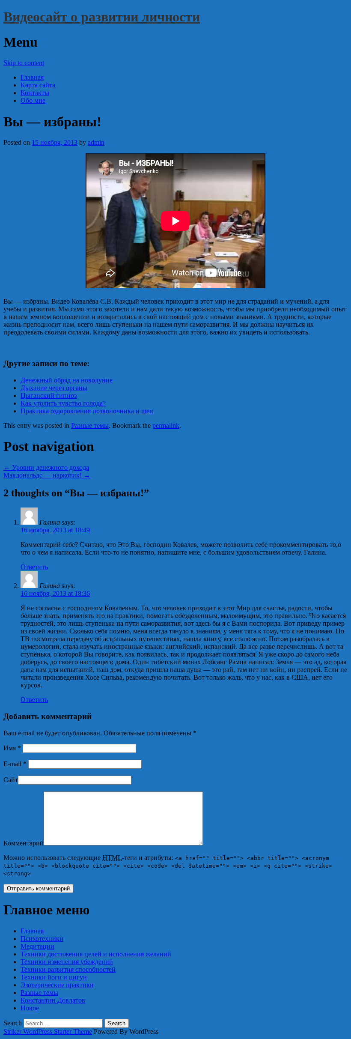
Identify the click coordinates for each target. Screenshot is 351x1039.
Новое (30, 1008)
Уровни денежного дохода (46, 467)
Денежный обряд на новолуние (67, 380)
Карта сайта (38, 85)
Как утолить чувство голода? (63, 403)
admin (96, 142)
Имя (12, 748)
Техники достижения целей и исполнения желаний (96, 954)
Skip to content (23, 62)
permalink (165, 425)
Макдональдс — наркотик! (46, 475)
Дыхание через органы (54, 387)
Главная (32, 77)
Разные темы (90, 425)
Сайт (10, 779)
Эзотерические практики (57, 984)
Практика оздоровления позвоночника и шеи (87, 411)
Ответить (34, 566)
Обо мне (33, 100)
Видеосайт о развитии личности (101, 16)
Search (12, 1023)
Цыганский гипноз (49, 395)
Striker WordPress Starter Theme (47, 1031)
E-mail (15, 763)
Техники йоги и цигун (54, 977)
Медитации (37, 946)
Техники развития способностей (68, 969)
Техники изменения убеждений (67, 961)
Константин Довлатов (53, 1000)
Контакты (35, 92)
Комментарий (23, 843)
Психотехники (42, 938)
